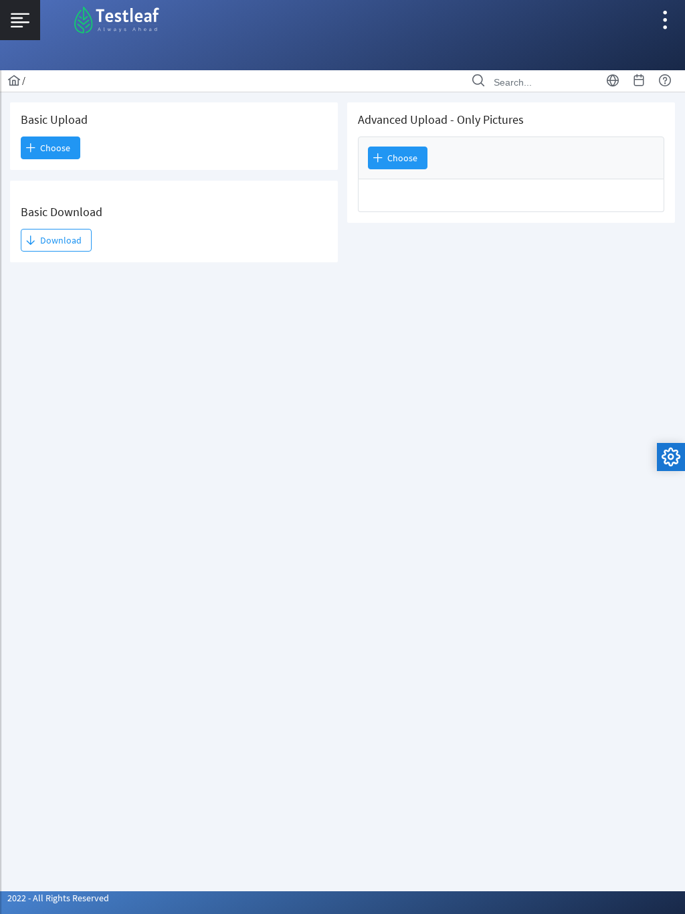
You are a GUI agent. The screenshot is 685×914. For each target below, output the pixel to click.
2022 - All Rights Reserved (58, 898)
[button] (56, 240)
